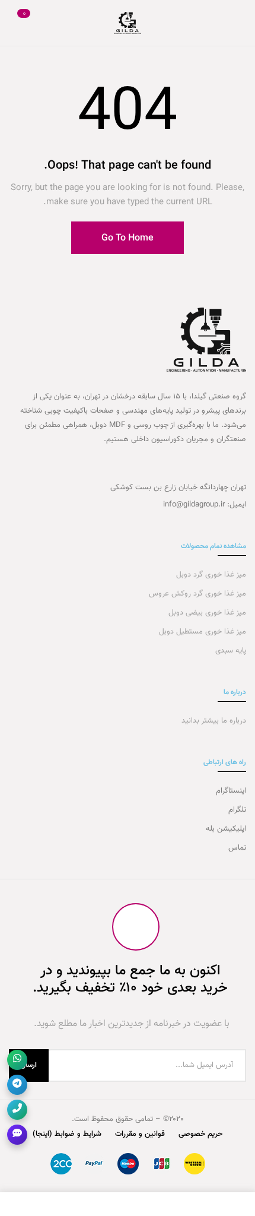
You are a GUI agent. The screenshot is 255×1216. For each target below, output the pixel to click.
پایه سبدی (229, 651)
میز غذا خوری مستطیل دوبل (201, 632)
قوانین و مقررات (140, 1134)
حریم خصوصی (200, 1134)
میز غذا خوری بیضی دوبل (206, 613)
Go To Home (127, 238)
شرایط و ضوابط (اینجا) (67, 1134)
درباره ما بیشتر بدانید (212, 721)
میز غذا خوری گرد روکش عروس (197, 594)
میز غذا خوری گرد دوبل (210, 575)
